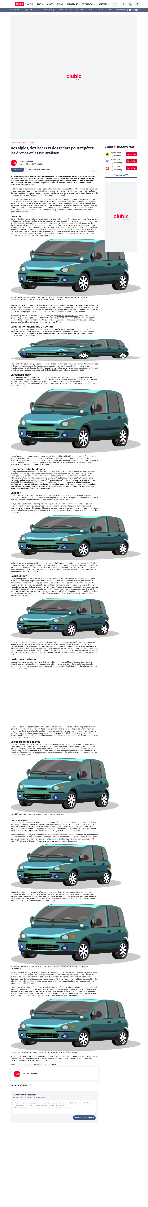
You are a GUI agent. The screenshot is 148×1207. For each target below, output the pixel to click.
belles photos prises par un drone (45, 1065)
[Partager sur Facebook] (142, 1188)
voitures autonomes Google (41, 379)
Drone (31, 143)
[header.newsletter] (123, 4)
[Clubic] (19, 4)
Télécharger (88, 4)
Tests (40, 4)
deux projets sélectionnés (67, 316)
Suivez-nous (17, 169)
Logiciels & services (31, 10)
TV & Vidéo (80, 10)
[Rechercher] (115, 4)
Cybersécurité (14, 10)
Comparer (104, 4)
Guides (49, 4)
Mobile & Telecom (65, 10)
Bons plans (72, 4)
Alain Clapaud (27, 161)
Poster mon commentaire (84, 1117)
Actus (30, 4)
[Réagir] (89, 170)
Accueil (14, 143)
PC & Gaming (49, 10)
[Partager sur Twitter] (142, 1195)
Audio (91, 10)
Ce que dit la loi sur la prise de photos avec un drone (32, 822)
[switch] (130, 4)
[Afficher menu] (10, 4)
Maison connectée (105, 10)
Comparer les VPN (121, 175)
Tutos (60, 4)
